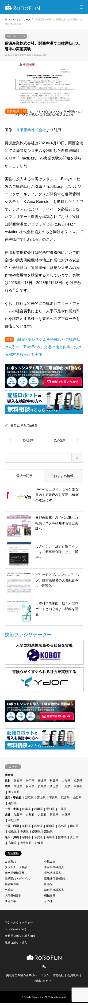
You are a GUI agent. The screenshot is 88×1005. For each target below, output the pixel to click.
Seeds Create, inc (33, 997)
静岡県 (38, 809)
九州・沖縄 (12, 837)
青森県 (18, 780)
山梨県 (77, 797)
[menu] (81, 7)
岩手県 (30, 780)
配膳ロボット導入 (16, 942)
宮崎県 (12, 843)
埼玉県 (54, 786)
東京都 (78, 786)
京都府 (30, 814)
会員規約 (73, 975)
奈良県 (66, 814)
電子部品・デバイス (17, 878)
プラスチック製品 (16, 867)
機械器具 (49, 895)
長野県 (12, 803)
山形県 (66, 780)
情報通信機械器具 (55, 878)
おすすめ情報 (63, 476)
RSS (44, 966)
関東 (7, 786)
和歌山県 (13, 820)
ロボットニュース (16, 36)
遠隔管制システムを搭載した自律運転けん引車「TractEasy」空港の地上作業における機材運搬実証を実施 (43, 346)
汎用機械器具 (13, 895)
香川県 (24, 831)
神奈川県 (13, 792)
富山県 (41, 797)
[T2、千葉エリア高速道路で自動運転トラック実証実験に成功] (64, 440)
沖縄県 (39, 843)
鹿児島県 (25, 843)
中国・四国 (12, 826)
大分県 (74, 837)
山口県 (74, 826)
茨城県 (18, 786)
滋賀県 (18, 814)
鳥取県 (26, 826)
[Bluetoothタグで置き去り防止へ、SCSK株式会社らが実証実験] (24, 440)
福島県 (78, 780)
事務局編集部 (29, 425)
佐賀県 (38, 837)
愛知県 (50, 809)
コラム (45, 975)
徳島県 (12, 831)
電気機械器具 (52, 873)
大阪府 (42, 814)
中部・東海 (12, 809)
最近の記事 (24, 476)
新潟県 (29, 797)
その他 (48, 901)
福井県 (65, 797)
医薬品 (48, 884)
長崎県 (50, 837)
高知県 (48, 831)
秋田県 (54, 780)
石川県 (53, 797)
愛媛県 (36, 831)
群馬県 (42, 786)
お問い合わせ (42, 981)
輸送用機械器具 (54, 890)
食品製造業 (12, 884)
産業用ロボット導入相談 (20, 936)
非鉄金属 (49, 861)
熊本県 (62, 837)
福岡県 (26, 837)
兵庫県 (54, 814)
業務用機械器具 (14, 873)
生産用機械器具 (54, 867)
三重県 (62, 809)
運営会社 (58, 975)
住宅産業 (10, 901)
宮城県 (42, 780)
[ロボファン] (22, 7)
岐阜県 (26, 809)
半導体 (9, 890)
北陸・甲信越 (13, 797)
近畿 (7, 814)
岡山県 (50, 826)
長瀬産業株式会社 (31, 130)
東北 (7, 780)
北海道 (9, 775)
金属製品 (10, 861)
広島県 (62, 826)
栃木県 (30, 786)
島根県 (38, 826)
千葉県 (66, 786)
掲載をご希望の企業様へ (21, 975)
